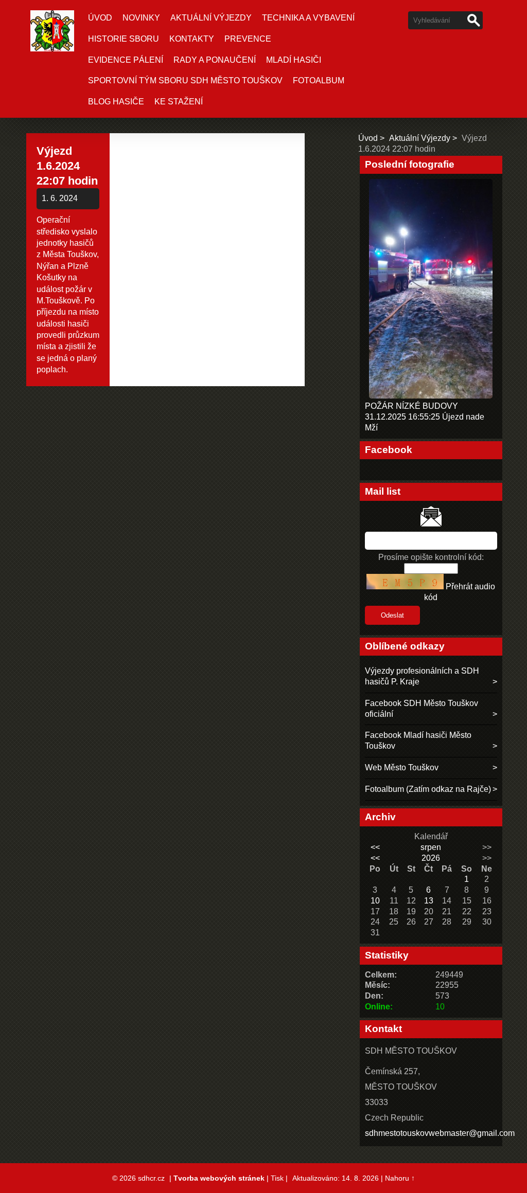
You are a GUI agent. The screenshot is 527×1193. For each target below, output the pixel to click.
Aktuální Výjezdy (211, 17)
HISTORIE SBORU (123, 38)
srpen (430, 847)
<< (375, 847)
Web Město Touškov (401, 767)
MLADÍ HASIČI (293, 60)
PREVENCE (247, 38)
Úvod (100, 17)
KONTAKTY (191, 38)
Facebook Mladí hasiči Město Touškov (418, 740)
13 (428, 900)
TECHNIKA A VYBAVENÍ (308, 17)
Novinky (141, 17)
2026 (430, 858)
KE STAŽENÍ (178, 101)
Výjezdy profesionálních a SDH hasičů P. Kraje (422, 676)
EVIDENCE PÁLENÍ (125, 60)
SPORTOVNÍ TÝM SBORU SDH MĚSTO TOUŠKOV (185, 80)
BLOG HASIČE (116, 101)
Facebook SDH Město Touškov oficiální (421, 708)
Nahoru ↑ (400, 1178)
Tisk (277, 1178)
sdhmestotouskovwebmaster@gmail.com (440, 1133)
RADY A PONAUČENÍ (214, 60)
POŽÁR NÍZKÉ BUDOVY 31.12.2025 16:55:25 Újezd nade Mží (424, 417)
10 (375, 900)
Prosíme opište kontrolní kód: (431, 557)
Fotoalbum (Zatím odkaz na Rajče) (428, 789)
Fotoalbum (318, 80)
